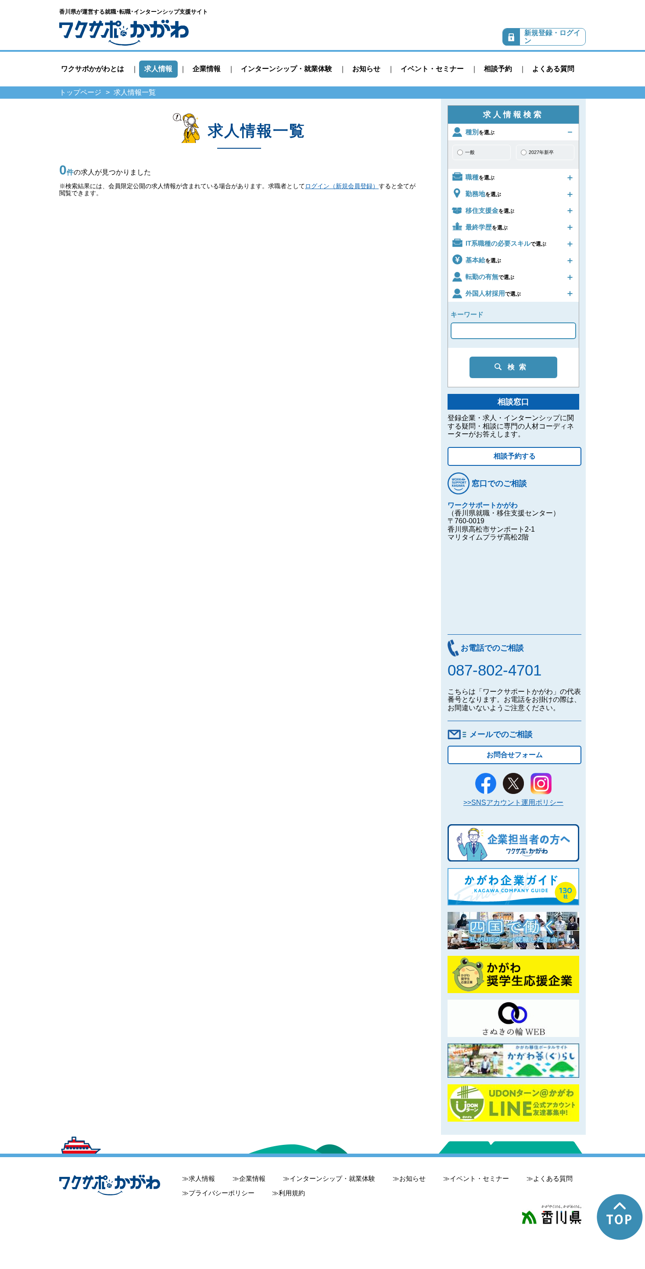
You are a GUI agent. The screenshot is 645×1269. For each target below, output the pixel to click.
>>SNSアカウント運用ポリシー (513, 802)
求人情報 (158, 68)
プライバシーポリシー (221, 1193)
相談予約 (498, 68)
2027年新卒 (541, 152)
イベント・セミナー (432, 68)
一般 (470, 152)
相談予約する (515, 456)
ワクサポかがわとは (92, 68)
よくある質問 (553, 68)
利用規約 (292, 1193)
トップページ (80, 92)
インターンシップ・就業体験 (286, 68)
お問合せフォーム (515, 754)
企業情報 (207, 68)
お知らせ (366, 68)
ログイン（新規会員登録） (342, 185)
